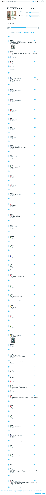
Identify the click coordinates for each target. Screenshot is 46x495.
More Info (43, 493)
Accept (36, 493)
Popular (4, 3)
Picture (11, 32)
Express (9, 3)
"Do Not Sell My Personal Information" (20, 491)
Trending (27, 3)
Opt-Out (40, 493)
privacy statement (36, 490)
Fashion (31, 3)
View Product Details (23, 19)
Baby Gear (35, 3)
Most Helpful (15, 32)
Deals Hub (14, 3)
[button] (34, 1)
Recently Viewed (21, 3)
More (39, 3)
